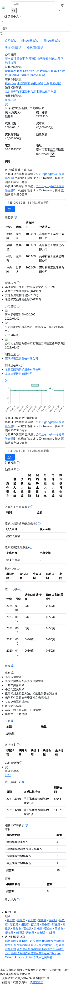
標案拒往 (10, 83)
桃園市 (25, 924)
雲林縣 (38, 928)
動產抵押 (22, 71)
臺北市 (11, 920)
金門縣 (20, 933)
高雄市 (59, 928)
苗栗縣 (35, 924)
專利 (40, 83)
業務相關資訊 (51, 41)
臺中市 (46, 924)
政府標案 (55, 83)
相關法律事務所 (46, 91)
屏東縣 (30, 933)
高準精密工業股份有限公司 (21, 358)
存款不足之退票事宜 (40, 71)
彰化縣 (56, 924)
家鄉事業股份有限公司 (19, 374)
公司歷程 (42, 58)
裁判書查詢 (12, 91)
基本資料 (10, 58)
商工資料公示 (27, 91)
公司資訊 (10, 41)
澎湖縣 (9, 933)
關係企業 (54, 58)
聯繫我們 (37, 982)
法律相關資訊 (13, 47)
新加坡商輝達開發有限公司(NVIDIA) (36, 945)
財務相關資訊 (29, 41)
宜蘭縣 (53, 920)
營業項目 (31, 58)
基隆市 (21, 920)
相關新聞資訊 (35, 47)
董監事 (21, 58)
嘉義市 (17, 928)
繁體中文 (13, 16)
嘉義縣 (27, 928)
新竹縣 (14, 924)
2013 (8, 775)
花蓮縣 (51, 933)
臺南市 (48, 928)
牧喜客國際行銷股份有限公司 (23, 369)
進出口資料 (24, 83)
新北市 (32, 920)
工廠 (46, 83)
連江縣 (42, 920)
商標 (34, 83)
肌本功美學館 (44, 957)
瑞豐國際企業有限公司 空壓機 (23, 941)
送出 (10, 209)
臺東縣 (41, 933)
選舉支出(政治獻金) (33, 75)
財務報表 (10, 71)
